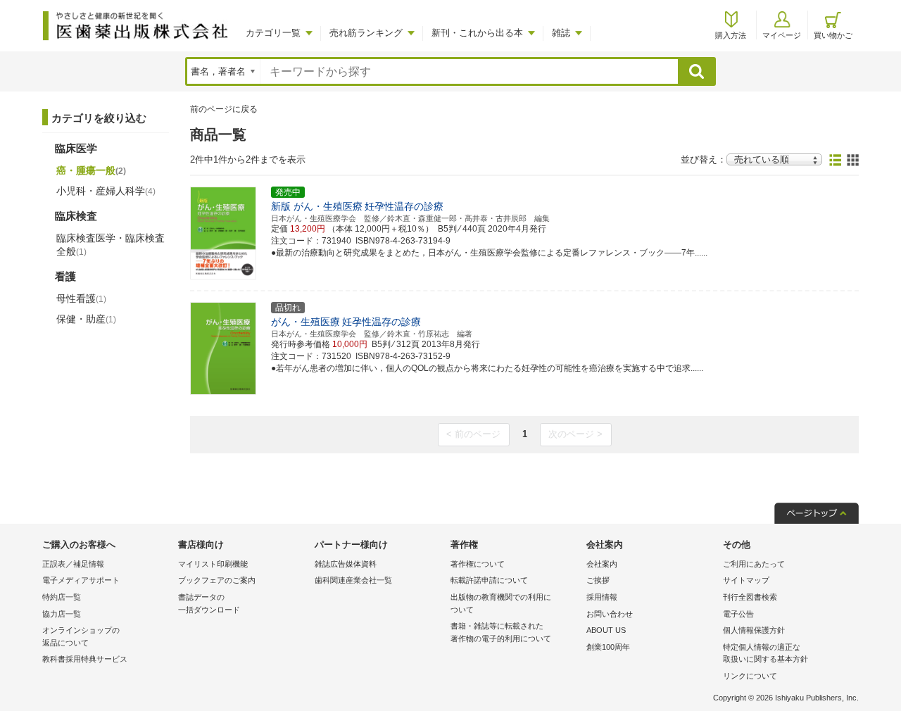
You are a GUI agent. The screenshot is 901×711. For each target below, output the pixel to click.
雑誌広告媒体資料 (346, 564)
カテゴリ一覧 (273, 32)
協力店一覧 (61, 614)
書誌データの (209, 603)
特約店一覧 (61, 597)
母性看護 (81, 298)
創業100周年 (608, 647)
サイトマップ (746, 580)
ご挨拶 (598, 580)
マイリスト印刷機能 (213, 564)
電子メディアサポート (81, 580)
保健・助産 (86, 319)
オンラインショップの (81, 636)
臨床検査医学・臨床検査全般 (110, 244)
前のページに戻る (224, 109)
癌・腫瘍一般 (91, 170)
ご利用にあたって (754, 564)
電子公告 (738, 614)
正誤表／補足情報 (73, 564)
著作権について (477, 564)
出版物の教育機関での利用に (500, 603)
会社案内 (601, 564)
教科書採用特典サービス (84, 659)
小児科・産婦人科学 (106, 190)
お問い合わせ (609, 614)
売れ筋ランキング (366, 32)
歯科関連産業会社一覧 (353, 580)
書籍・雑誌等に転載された (500, 632)
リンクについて (750, 676)
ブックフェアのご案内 (217, 580)
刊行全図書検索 (750, 597)
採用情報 (601, 597)
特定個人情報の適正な (765, 653)
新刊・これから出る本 (477, 32)
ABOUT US (606, 630)
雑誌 (561, 32)
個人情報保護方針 (754, 630)
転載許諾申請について (489, 580)
